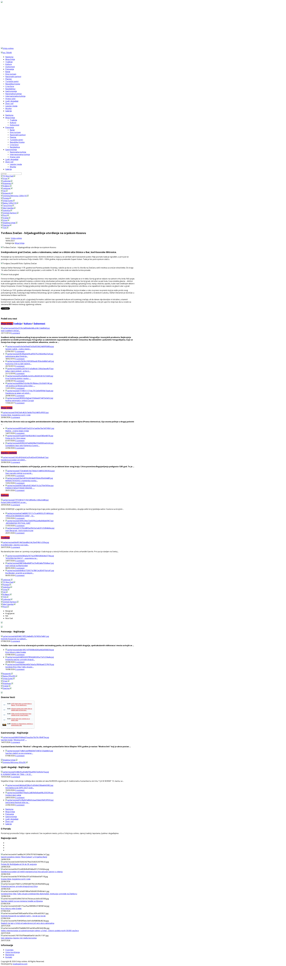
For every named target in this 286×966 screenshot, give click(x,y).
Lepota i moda (16, 164)
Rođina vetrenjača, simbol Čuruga (19, 400)
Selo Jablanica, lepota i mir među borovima (19, 938)
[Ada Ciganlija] (8, 208)
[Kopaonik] (7, 193)
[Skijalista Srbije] (9, 222)
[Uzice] (5, 220)
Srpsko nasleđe (9, 452)
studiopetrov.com (20, 964)
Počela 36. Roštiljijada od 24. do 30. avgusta (19, 864)
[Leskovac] (7, 188)
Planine (13, 137)
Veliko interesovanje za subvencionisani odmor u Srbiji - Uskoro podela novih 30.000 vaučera (40, 930)
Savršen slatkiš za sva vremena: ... (19, 753)
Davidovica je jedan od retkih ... (18, 393)
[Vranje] (5, 218)
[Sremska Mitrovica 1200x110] (15, 195)
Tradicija (13, 120)
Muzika (13, 167)
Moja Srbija (10, 117)
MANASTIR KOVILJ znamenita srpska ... (21, 480)
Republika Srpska (17, 142)
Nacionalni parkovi (18, 135)
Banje (12, 130)
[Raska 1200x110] (9, 203)
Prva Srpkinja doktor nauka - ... (18, 378)
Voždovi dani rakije (13, 795)
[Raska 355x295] (9, 676)
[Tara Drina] (7, 205)
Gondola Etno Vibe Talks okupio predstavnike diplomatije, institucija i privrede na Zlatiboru (39, 894)
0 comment (15, 333)
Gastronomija (11, 149)
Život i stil (9, 162)
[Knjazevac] (7, 183)
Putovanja (9, 127)
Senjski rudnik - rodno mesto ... (18, 349)
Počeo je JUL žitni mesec (15, 438)
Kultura (13, 122)
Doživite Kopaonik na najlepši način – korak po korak (23, 916)
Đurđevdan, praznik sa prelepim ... (19, 573)
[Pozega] (6, 198)
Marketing (9, 954)
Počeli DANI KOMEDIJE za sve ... (14, 502)
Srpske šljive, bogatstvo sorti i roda (15, 415)
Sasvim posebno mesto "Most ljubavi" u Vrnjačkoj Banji (24, 857)
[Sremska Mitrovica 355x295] (14, 762)
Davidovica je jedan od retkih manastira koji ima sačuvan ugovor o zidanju (32, 871)
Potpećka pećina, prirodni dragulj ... (20, 659)
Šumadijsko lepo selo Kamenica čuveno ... (22, 445)
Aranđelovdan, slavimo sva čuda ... (15, 545)
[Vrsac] (5, 178)
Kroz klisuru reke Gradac (15, 652)
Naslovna (9, 115)
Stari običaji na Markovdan (16, 565)
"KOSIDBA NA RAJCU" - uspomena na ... (21, 558)
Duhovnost (14, 125)
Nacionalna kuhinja (18, 152)
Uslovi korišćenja (12, 952)
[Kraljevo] (6, 186)
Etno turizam (15, 132)
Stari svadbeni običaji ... (10, 330)
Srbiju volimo (16, 238)
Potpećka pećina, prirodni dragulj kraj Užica (19, 886)
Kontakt (8, 957)
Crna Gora (14, 144)
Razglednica (15, 147)
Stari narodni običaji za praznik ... (19, 473)
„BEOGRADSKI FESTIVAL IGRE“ (18, 523)
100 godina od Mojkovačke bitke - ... (20, 386)
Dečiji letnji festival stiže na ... (17, 802)
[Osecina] (6, 225)
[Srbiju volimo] (7, 48)
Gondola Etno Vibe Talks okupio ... (19, 667)
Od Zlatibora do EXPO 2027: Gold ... (19, 788)
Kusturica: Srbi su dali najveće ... (18, 363)
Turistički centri (16, 139)
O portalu (9, 950)
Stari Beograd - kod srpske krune (19, 530)
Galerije (8, 169)
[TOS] (4, 227)
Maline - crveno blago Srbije (17, 431)
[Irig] (4, 191)
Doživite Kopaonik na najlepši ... (14, 639)
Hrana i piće (15, 157)
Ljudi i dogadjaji (11, 159)
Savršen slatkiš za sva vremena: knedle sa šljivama (22, 901)
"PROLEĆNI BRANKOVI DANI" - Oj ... (20, 516)
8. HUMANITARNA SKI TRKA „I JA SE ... (16, 774)
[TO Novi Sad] (8, 176)
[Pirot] (5, 215)
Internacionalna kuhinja (20, 154)
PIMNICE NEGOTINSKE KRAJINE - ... (20, 488)
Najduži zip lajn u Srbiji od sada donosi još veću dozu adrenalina (27, 923)
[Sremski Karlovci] (10, 213)
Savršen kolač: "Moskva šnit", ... (14, 740)
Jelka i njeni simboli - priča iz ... (17, 371)
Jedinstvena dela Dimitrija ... (16, 356)
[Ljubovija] (7, 181)
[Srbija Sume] (8, 200)
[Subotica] (6, 210)
